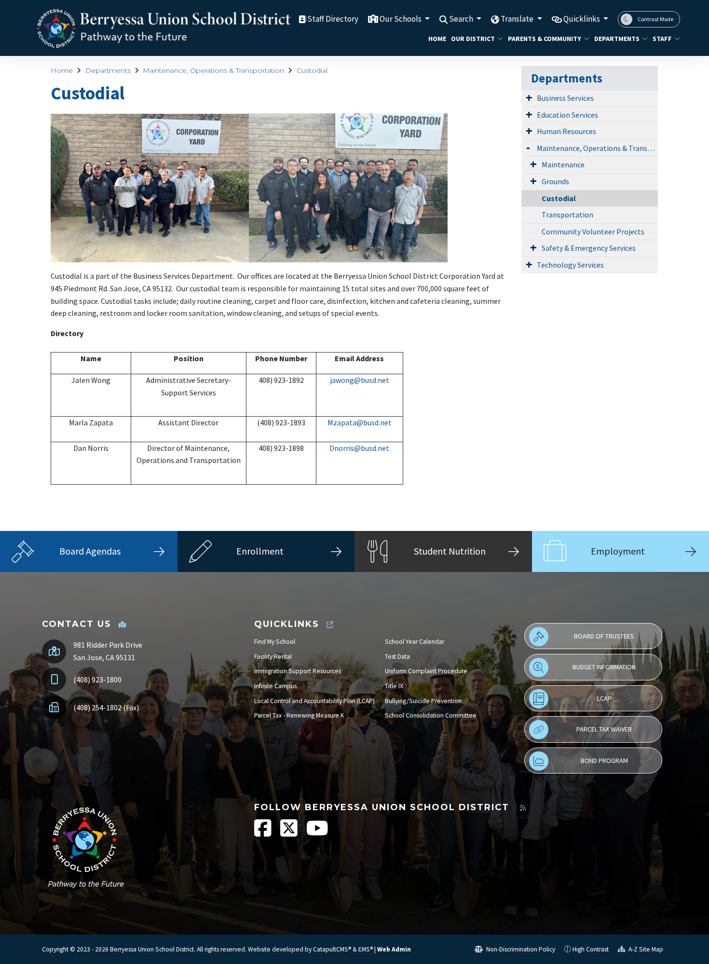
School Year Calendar (414, 642)
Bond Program (604, 760)
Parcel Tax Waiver (604, 729)
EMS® (365, 949)
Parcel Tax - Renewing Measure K (299, 715)
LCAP (604, 698)
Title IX (394, 686)
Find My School (274, 642)
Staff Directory (332, 19)
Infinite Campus (275, 686)
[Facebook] (263, 833)
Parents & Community (544, 38)
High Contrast (591, 949)
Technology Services (570, 265)
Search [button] (462, 19)
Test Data (397, 656)
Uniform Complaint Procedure (426, 671)
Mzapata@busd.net (359, 422)
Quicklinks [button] (582, 19)
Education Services (567, 115)
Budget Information (604, 667)
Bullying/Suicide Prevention (423, 701)
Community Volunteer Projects (593, 231)
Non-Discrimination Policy (520, 949)
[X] (289, 833)
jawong (342, 380)
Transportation (567, 214)
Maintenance (563, 164)
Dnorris (341, 448)
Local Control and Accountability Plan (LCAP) (314, 701)
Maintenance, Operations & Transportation (213, 70)
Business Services (565, 98)
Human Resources (566, 131)
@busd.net (371, 380)
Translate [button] (518, 19)
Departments (617, 38)
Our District (473, 38)
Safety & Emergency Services (589, 248)
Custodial (312, 70)
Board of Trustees (604, 636)
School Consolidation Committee (431, 715)
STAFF (662, 38)
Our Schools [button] (401, 19)
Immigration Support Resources (297, 671)
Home (436, 38)
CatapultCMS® (332, 949)
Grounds (555, 181)
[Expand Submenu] (529, 97)
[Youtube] (317, 833)
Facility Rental (273, 656)
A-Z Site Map (645, 949)
